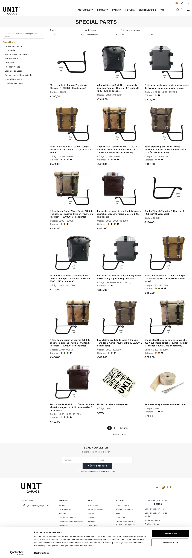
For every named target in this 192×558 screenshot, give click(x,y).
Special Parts (9, 42)
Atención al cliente (124, 509)
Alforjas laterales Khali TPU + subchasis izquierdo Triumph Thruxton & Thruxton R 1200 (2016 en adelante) (118, 88)
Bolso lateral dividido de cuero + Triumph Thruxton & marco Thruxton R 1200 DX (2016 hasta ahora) (119, 343)
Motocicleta (85, 10)
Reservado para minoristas (71, 521)
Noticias (91, 517)
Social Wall (92, 526)
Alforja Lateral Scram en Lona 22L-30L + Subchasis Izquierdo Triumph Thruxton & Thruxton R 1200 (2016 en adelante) (117, 149)
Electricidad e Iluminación (17, 54)
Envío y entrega (152, 524)
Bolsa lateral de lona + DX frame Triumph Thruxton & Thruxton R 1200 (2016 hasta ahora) (164, 278)
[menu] (188, 10)
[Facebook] (157, 488)
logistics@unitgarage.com (37, 505)
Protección (10, 62)
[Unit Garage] (32, 488)
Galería (116, 10)
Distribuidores (147, 10)
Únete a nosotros (98, 465)
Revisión (91, 521)
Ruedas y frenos (12, 67)
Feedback (63, 526)
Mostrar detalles (41, 553)
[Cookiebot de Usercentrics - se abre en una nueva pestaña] (16, 553)
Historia (130, 10)
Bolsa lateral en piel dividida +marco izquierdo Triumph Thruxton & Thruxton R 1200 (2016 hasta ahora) (165, 149)
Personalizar (168, 542)
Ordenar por (91, 30)
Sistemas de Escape (14, 71)
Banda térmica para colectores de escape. (165, 404)
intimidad (63, 513)
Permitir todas (170, 534)
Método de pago (152, 520)
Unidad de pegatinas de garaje (112, 404)
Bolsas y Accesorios (14, 46)
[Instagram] (163, 488)
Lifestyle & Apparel (13, 79)
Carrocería (10, 50)
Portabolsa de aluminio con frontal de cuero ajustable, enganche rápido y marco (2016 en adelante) (119, 214)
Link (112, 471)
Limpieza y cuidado (14, 83)
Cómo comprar (122, 505)
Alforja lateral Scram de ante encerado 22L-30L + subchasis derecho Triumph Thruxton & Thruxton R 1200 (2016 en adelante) (166, 343)
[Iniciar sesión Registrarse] (182, 2)
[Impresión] (85, 48)
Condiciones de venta (154, 509)
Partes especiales (95, 509)
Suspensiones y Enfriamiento (18, 75)
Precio (53, 30)
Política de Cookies (67, 517)
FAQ (118, 513)
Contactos (120, 517)
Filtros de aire (11, 58)
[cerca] (177, 10)
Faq (162, 10)
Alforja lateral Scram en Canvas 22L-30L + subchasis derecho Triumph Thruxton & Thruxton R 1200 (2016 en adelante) (71, 343)
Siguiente (124, 428)
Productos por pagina (130, 30)
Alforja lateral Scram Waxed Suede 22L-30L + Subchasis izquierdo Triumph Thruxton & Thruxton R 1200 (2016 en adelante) (71, 214)
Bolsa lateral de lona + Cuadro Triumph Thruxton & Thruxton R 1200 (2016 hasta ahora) (70, 149)
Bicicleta (102, 10)
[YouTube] (169, 488)
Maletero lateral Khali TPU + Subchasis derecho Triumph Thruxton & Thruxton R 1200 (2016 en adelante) (70, 278)
